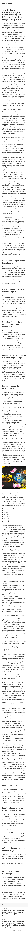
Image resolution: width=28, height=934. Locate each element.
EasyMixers (7, 3)
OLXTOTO (18, 930)
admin (12, 905)
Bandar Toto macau (20, 905)
